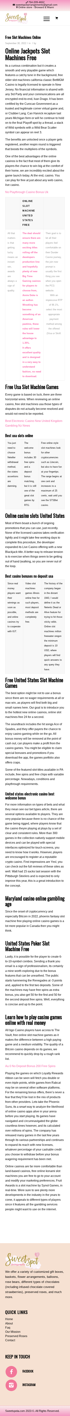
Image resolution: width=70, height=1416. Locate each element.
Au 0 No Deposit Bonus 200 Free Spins (30, 1066)
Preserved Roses (16, 1336)
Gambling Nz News (17, 425)
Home (9, 1319)
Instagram (29, 1385)
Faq (7, 1327)
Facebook (27, 1371)
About (9, 1323)
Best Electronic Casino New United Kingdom (33, 420)
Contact (10, 1340)
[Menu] (45, 18)
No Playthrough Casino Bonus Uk (26, 192)
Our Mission (12, 1331)
